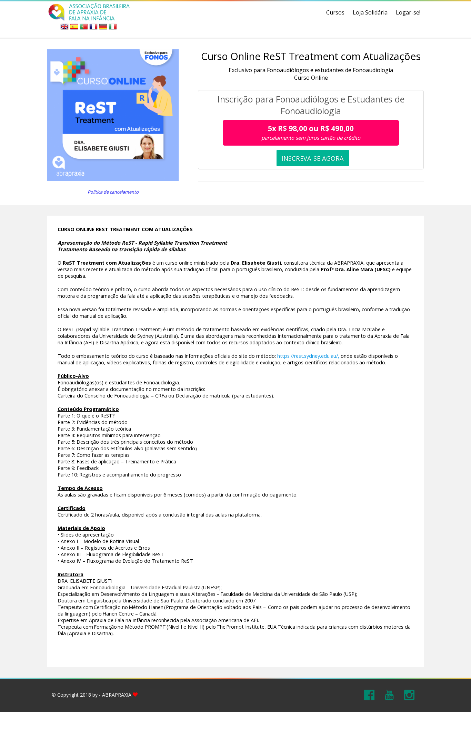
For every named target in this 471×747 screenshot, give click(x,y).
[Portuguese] (84, 28)
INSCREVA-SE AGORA (313, 158)
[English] (64, 28)
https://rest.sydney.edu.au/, (308, 356)
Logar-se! (408, 12)
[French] (93, 28)
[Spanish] (74, 28)
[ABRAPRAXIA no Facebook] (369, 694)
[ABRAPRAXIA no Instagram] (409, 694)
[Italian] (113, 28)
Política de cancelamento (113, 192)
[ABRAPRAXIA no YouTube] (389, 694)
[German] (103, 28)
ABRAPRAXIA (116, 694)
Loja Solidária (370, 12)
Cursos (335, 12)
